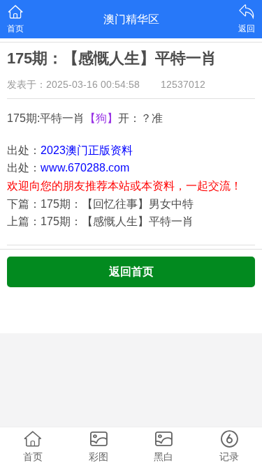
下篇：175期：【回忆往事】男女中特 (100, 204)
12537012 (183, 84)
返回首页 (131, 271)
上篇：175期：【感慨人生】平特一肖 (100, 221)
